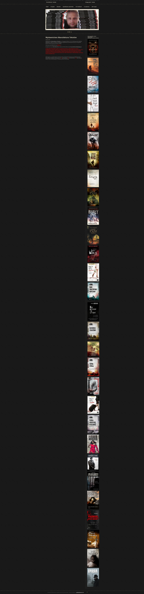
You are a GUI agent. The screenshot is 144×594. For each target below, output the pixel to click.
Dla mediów (94, 36)
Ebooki (59, 6)
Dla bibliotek (49, 2)
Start (47, 6)
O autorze (86, 6)
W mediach (79, 6)
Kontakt (54, 2)
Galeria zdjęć (90, 37)
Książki (53, 6)
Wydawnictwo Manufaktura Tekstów (61, 37)
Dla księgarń (90, 36)
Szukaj (93, 2)
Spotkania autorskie (68, 6)
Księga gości (88, 2)
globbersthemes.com (80, 592)
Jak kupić (94, 6)
